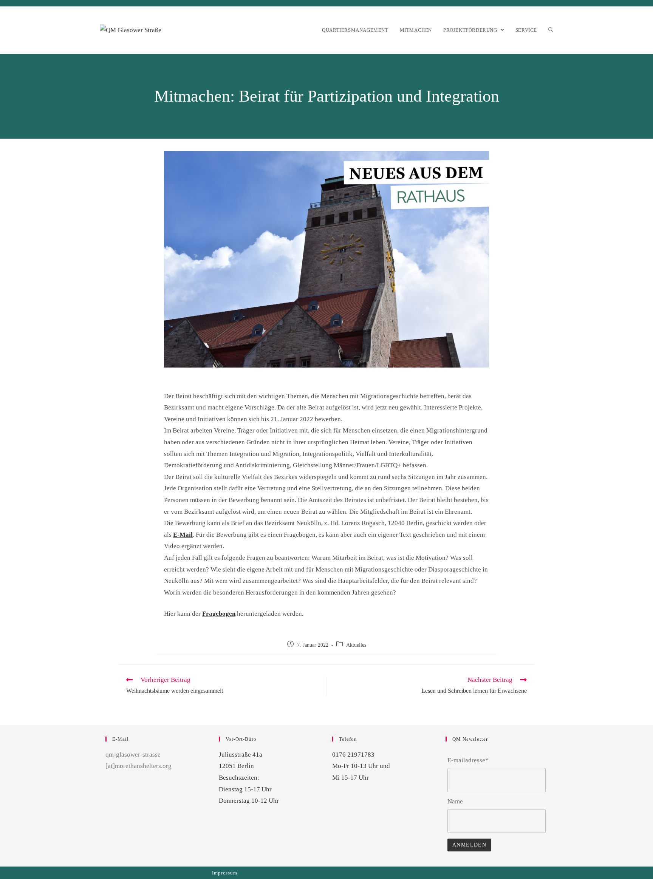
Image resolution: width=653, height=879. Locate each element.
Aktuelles (356, 645)
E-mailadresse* (468, 760)
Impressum (224, 873)
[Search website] (551, 30)
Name (455, 801)
